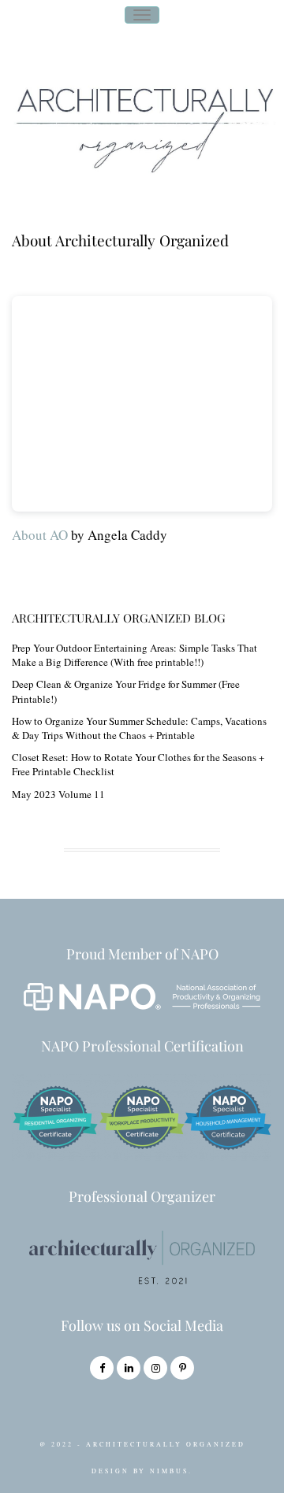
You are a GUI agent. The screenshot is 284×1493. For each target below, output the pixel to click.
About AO (40, 535)
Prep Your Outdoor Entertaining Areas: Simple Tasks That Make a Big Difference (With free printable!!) (134, 655)
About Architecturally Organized (120, 240)
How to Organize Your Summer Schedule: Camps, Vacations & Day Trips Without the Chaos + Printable (139, 728)
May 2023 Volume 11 (58, 794)
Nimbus (169, 1471)
